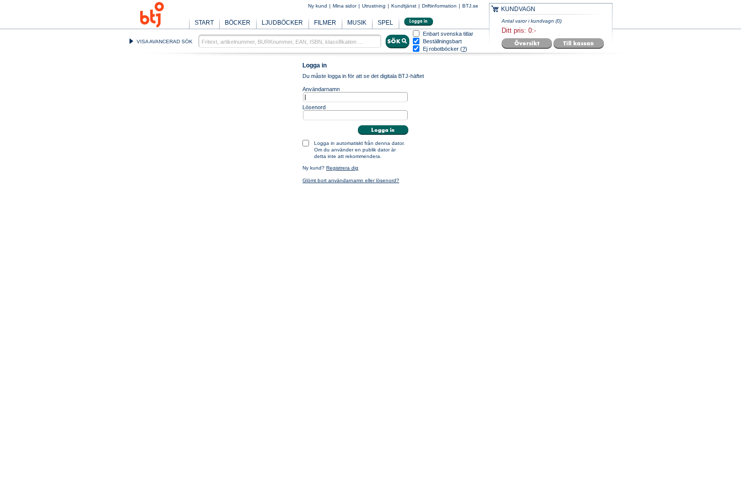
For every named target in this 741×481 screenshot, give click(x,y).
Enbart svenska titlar (448, 34)
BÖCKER (238, 22)
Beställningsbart (442, 41)
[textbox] (290, 41)
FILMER (325, 22)
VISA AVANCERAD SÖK (165, 41)
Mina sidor (344, 6)
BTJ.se (470, 6)
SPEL (385, 22)
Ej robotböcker (441, 49)
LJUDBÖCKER (282, 22)
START (204, 22)
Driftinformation (439, 6)
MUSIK (356, 22)
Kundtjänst (403, 6)
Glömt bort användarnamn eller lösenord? (350, 180)
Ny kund (317, 6)
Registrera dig (342, 168)
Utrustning (374, 6)
